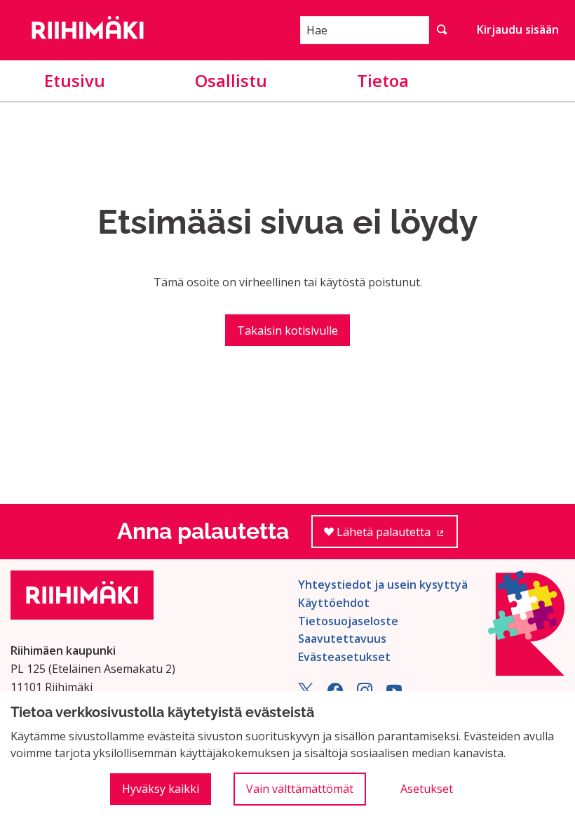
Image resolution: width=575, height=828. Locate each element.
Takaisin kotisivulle (287, 330)
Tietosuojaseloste (348, 621)
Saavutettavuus (342, 638)
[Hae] (441, 30)
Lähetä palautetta (396, 536)
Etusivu (74, 80)
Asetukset (426, 788)
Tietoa (383, 80)
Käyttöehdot (334, 602)
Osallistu (231, 80)
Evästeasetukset (344, 657)
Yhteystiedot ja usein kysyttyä (383, 584)
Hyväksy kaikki (160, 788)
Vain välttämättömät (299, 788)
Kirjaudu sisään (518, 29)
